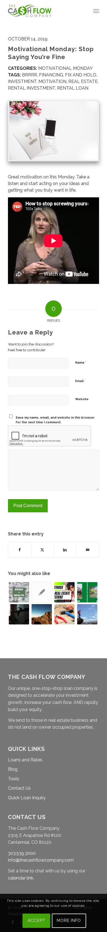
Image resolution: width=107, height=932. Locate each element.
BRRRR (29, 75)
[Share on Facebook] (19, 549)
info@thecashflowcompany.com (41, 860)
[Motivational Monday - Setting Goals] (87, 614)
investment (22, 81)
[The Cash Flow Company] (44, 11)
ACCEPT (36, 920)
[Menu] (96, 11)
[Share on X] (42, 549)
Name (80, 362)
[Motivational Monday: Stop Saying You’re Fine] (53, 130)
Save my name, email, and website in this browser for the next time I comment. (55, 420)
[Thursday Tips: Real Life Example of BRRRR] (42, 592)
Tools (13, 778)
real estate (83, 81)
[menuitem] (96, 11)
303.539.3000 (22, 853)
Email (80, 381)
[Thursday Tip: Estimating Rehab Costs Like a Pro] (64, 614)
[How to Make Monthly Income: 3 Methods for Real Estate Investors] (64, 592)
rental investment (31, 88)
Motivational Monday (65, 68)
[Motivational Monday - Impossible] (42, 614)
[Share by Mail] (87, 549)
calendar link (20, 878)
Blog (13, 769)
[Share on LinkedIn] (65, 549)
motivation (52, 81)
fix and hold (80, 75)
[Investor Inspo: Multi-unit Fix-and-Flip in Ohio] (87, 592)
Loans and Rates (25, 759)
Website (82, 399)
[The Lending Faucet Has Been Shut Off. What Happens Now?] (19, 614)
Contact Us (19, 788)
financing (51, 75)
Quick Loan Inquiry (27, 797)
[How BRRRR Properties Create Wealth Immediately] (19, 592)
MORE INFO (69, 920)
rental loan (72, 88)
